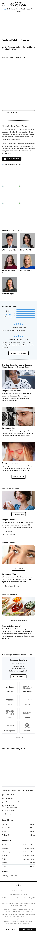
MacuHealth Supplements (11, 626)
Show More (5, 347)
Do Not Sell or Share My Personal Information (19, 923)
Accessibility (13, 914)
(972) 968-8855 (12, 876)
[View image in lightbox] (11, 164)
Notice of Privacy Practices (24, 917)
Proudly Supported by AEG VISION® (22, 911)
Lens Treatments (10, 534)
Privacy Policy (18, 919)
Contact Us (5, 914)
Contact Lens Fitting (9, 574)
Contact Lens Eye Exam (12, 586)
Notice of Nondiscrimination (27, 914)
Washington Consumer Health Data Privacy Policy (18, 921)
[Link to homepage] (18, 4)
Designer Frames (8, 520)
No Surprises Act (10, 917)
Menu (3, 5)
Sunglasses (8, 531)
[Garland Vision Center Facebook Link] (18, 885)
